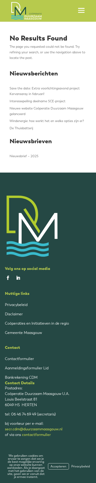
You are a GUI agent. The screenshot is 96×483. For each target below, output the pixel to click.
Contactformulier (19, 359)
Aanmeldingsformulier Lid (26, 368)
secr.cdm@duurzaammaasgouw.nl (33, 429)
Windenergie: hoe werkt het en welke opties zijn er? (47, 121)
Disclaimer (14, 314)
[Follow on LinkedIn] (18, 278)
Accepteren (58, 466)
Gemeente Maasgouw (23, 332)
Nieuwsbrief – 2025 (24, 156)
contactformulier (36, 434)
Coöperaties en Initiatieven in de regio (37, 323)
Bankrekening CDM (21, 377)
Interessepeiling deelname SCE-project (37, 101)
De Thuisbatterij (21, 128)
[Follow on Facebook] (8, 278)
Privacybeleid (16, 305)
